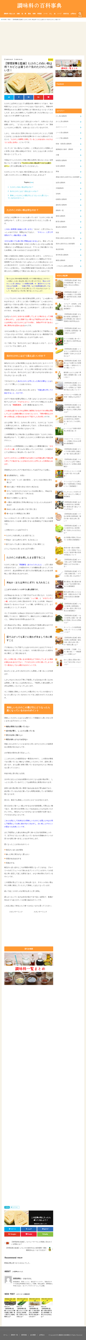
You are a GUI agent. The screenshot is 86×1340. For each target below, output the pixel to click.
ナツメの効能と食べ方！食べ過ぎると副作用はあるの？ (72, 341)
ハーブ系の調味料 (62, 138)
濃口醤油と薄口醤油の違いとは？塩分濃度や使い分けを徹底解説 (72, 584)
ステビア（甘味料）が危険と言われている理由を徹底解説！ (72, 306)
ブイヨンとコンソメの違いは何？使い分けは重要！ (72, 473)
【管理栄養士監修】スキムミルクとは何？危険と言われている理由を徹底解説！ (72, 463)
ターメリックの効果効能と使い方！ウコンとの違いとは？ (72, 629)
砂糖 (18, 13)
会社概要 (33, 1335)
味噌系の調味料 (61, 160)
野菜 (8, 1207)
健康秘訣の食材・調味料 (64, 149)
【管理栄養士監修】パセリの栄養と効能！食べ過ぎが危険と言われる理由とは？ (72, 619)
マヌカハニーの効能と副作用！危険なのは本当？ (72, 396)
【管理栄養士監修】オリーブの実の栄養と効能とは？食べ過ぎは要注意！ (72, 451)
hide (31, 182)
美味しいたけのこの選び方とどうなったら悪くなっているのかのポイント (28, 197)
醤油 (29, 13)
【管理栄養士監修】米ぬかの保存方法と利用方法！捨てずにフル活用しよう (72, 420)
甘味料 (58, 194)
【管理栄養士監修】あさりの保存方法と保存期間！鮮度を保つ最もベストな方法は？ (72, 505)
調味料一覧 (60, 210)
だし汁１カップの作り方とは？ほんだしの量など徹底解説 (72, 494)
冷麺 (57, 155)
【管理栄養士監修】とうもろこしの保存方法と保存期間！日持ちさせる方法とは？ (72, 352)
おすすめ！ (15, 1207)
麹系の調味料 (60, 260)
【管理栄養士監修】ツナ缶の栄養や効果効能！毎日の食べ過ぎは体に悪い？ (72, 517)
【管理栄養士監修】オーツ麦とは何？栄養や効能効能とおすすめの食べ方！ (72, 563)
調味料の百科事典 (64, 1335)
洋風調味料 (60, 188)
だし (50, 13)
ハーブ (59, 13)
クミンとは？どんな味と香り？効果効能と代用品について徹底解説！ (72, 484)
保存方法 (66, 13)
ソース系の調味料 (62, 132)
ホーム (5, 1335)
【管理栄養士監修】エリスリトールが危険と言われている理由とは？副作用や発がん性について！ (72, 386)
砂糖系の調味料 (61, 199)
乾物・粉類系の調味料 (64, 144)
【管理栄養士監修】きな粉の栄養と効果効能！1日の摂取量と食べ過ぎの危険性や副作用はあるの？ (68, 318)
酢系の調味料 (60, 221)
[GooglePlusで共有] (38, 97)
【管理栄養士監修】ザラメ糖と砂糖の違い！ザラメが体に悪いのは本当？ (72, 574)
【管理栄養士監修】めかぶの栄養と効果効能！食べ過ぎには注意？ (72, 331)
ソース (45, 13)
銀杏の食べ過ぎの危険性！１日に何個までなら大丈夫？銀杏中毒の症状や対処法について (72, 551)
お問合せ (73, 13)
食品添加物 (60, 249)
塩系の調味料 (60, 166)
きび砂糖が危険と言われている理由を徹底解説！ (72, 539)
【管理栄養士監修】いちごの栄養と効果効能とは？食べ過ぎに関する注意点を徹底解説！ (72, 607)
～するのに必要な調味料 (64, 266)
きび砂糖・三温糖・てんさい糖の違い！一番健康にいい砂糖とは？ (72, 652)
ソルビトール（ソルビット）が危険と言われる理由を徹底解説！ (72, 441)
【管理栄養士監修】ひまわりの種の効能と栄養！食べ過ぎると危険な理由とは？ (72, 408)
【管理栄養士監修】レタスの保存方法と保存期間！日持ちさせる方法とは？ (72, 529)
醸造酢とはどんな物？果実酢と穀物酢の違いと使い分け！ (72, 375)
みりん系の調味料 (62, 121)
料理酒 (39, 13)
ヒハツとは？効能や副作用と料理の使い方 (72, 430)
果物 (57, 171)
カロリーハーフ (61, 127)
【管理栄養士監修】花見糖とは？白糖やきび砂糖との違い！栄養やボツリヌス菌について (72, 364)
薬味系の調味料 (61, 205)
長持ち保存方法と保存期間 (65, 244)
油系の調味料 (60, 182)
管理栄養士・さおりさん (22, 1278)
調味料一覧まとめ (9, 13)
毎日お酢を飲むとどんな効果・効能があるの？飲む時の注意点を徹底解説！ (72, 595)
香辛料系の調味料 (62, 255)
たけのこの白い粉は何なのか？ (20, 187)
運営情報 (24, 1335)
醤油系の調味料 (61, 227)
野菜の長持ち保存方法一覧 (65, 238)
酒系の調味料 (60, 216)
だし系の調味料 (61, 116)
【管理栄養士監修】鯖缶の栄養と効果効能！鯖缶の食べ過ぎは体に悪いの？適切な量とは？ (72, 641)
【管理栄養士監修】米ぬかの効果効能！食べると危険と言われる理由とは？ (72, 284)
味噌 (34, 13)
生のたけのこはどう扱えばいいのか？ (23, 191)
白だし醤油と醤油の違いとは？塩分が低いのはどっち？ (72, 662)
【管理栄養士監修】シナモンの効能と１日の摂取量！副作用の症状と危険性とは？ (72, 295)
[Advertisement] (43, 39)
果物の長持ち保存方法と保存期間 (67, 177)
